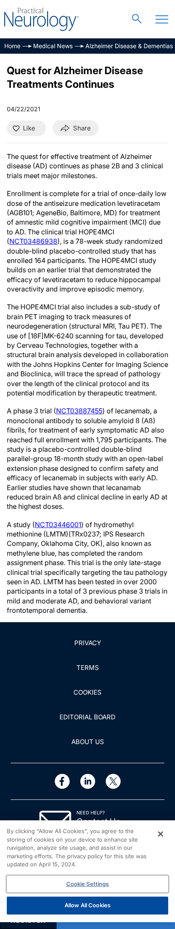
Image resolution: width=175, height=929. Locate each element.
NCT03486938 (33, 241)
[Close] (160, 834)
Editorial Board (87, 717)
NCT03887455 (79, 411)
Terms (87, 668)
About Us (87, 742)
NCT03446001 (58, 524)
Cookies (87, 692)
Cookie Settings (87, 883)
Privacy (87, 643)
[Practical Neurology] (41, 19)
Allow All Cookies (87, 905)
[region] (87, 871)
